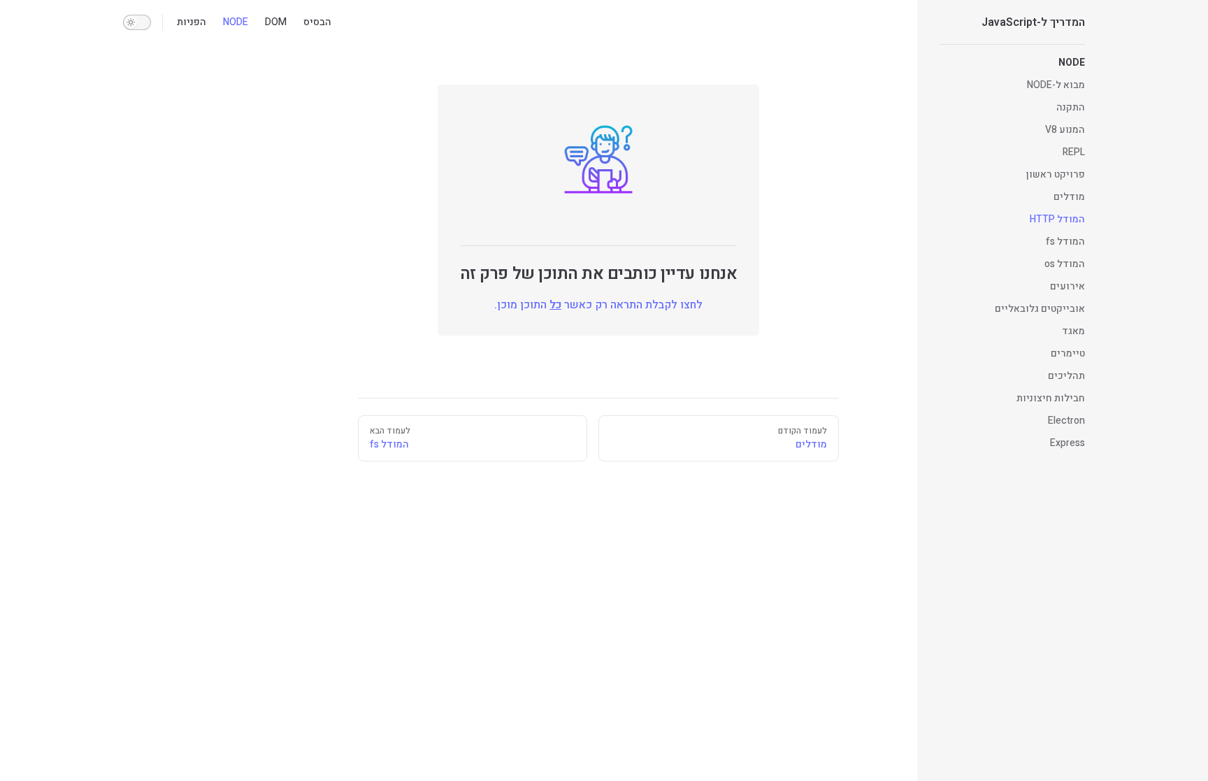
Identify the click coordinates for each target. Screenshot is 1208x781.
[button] (1012, 63)
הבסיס (317, 22)
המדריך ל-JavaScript (1033, 22)
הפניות (191, 22)
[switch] (137, 22)
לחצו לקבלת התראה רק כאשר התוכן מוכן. (598, 304)
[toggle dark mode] (137, 22)
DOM (276, 22)
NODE (235, 22)
